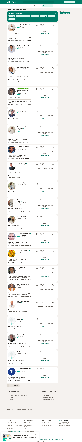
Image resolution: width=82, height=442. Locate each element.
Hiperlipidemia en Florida (48, 399)
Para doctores (45, 424)
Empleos (13, 431)
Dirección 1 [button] (11, 76)
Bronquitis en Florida (47, 401)
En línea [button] (18, 33)
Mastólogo (51, 16)
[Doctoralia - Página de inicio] (14, 1)
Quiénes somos (10, 428)
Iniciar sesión (60, 2)
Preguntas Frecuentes (29, 431)
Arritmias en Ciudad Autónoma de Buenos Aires (18, 395)
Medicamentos (27, 427)
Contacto (9, 429)
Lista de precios (45, 422)
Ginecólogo (44, 16)
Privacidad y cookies (11, 422)
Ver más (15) (11, 404)
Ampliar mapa (64, 13)
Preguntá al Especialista (29, 425)
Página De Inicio (10, 409)
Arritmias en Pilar (12, 397)
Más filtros (48, 6)
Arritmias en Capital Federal (14, 393)
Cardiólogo (12, 16)
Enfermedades (18, 409)
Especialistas (27, 422)
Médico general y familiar (23, 16)
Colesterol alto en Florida (48, 397)
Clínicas (26, 424)
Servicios (26, 428)
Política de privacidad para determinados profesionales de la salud (14, 425)
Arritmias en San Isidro (13, 401)
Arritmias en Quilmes (12, 399)
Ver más (11, 19)
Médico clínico (35, 16)
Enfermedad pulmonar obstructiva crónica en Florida (54, 393)
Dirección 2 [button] (18, 76)
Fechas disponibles (25, 6)
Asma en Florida (45, 395)
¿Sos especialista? (69, 2)
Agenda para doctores (47, 425)
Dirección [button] (11, 33)
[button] (55, 13)
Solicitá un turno (45, 33)
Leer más (15, 439)
